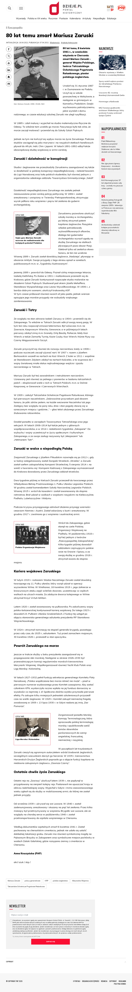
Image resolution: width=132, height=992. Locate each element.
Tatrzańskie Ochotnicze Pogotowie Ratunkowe (26, 886)
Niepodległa (99, 18)
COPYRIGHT (113, 981)
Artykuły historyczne (69, 43)
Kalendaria (75, 18)
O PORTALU (76, 981)
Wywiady (21, 18)
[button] (125, 962)
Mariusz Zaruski (14, 881)
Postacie (63, 18)
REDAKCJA (104, 981)
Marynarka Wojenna (80, 881)
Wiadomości (55, 43)
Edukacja (111, 18)
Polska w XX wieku (37, 18)
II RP (46, 881)
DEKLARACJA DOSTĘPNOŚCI (90, 981)
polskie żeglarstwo (60, 881)
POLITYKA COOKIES (120, 984)
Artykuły (86, 18)
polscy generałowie (32, 881)
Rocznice (52, 18)
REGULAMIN (122, 981)
